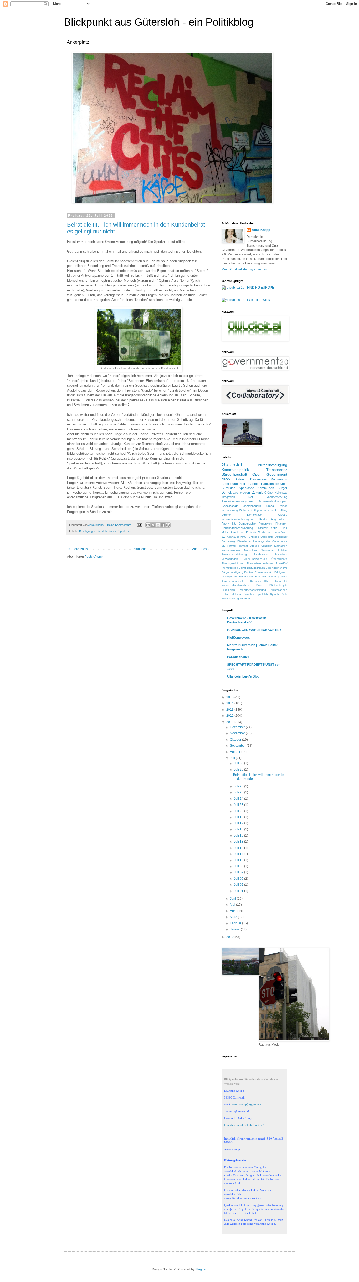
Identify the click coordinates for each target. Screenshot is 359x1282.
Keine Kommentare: (120, 524)
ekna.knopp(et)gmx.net (246, 1104)
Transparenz (276, 470)
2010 (230, 937)
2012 (230, 715)
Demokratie (258, 479)
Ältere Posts (200, 549)
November (238, 733)
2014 (230, 703)
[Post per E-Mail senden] (139, 524)
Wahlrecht (245, 510)
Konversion (279, 479)
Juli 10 (239, 860)
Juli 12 (239, 848)
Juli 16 (239, 829)
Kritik (274, 528)
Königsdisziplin (278, 585)
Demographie (247, 523)
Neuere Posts (78, 549)
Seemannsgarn (251, 505)
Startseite (140, 549)
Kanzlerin (266, 545)
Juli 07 (239, 872)
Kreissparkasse (231, 550)
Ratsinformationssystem (237, 501)
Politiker (282, 550)
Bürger (282, 488)
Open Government (270, 474)
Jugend (254, 545)
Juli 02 (239, 884)
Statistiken (281, 554)
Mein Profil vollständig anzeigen (244, 269)
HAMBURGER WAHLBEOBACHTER (254, 630)
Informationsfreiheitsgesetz (239, 519)
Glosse (282, 514)
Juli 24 (239, 799)
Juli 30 (239, 763)
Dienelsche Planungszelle (253, 541)
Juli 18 (239, 817)
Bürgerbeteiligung (272, 465)
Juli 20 (239, 811)
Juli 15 (239, 835)
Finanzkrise (246, 576)
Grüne (268, 492)
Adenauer (233, 536)
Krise (259, 585)
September (238, 745)
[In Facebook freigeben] (163, 525)
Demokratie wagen (236, 492)
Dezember (238, 727)
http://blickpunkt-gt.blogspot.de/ (244, 1124)
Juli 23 (239, 805)
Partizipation (270, 484)
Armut (243, 536)
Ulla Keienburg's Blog (243, 676)
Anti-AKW (281, 563)
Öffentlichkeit (279, 558)
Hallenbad (281, 492)
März (234, 917)
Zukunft (257, 492)
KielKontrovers (238, 637)
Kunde (113, 531)
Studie (262, 532)
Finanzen (281, 523)
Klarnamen (280, 545)
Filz (236, 576)
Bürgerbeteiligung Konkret (238, 572)
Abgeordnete (279, 519)
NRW (226, 479)
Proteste (251, 532)
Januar (235, 929)
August (235, 752)
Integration (228, 497)
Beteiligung (86, 531)
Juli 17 (239, 823)
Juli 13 (239, 841)
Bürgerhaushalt (234, 474)
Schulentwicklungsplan (272, 501)
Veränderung (230, 510)
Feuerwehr (266, 523)
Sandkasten (260, 554)
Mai (233, 904)
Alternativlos (254, 563)
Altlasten (268, 563)
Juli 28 (239, 786)
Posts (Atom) (94, 556)
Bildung (240, 479)
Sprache (275, 594)
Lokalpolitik (228, 589)
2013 (230, 709)
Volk (284, 594)
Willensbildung (230, 598)
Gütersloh (100, 531)
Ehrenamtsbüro (264, 572)
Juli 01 (239, 891)
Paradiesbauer (238, 657)
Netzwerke (267, 550)
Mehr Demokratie (233, 532)
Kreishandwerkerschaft (235, 585)
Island (283, 576)
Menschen (250, 550)
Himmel (231, 545)
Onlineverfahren (231, 594)
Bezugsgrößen (256, 567)
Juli (233, 758)
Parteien (254, 484)
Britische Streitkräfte (261, 536)
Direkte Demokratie (242, 514)
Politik (243, 484)
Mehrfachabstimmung (253, 589)
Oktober (236, 739)
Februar (236, 923)
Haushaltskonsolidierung (237, 528)
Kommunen (266, 488)
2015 (230, 697)
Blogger (200, 1269)
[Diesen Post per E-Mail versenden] (148, 525)
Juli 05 (239, 878)
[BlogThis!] (153, 525)
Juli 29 (239, 769)
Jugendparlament (232, 581)
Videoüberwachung (255, 558)
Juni (233, 898)
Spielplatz (262, 594)
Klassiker (262, 528)
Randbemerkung (276, 497)
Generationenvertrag (266, 576)
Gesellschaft (230, 505)
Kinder (263, 519)
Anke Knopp (261, 230)
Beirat (242, 567)
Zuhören (245, 598)
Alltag (283, 510)
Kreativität (281, 581)
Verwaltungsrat (230, 558)
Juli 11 (239, 854)
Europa (269, 505)
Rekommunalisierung (234, 554)
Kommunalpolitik (235, 470)
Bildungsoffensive (276, 567)
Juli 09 (239, 866)
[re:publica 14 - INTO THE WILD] (246, 300)
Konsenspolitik (259, 581)
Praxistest (249, 594)
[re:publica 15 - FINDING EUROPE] (248, 287)
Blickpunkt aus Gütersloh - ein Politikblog (158, 22)
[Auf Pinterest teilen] (168, 525)
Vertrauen (274, 532)
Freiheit (282, 505)
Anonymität (229, 523)
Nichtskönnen (279, 589)
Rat (250, 497)
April (233, 911)
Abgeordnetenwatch (266, 510)
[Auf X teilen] (158, 525)
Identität (243, 545)
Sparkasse (125, 531)
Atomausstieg (230, 567)
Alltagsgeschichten (233, 563)
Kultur (283, 528)
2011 (230, 722)
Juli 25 (239, 792)
